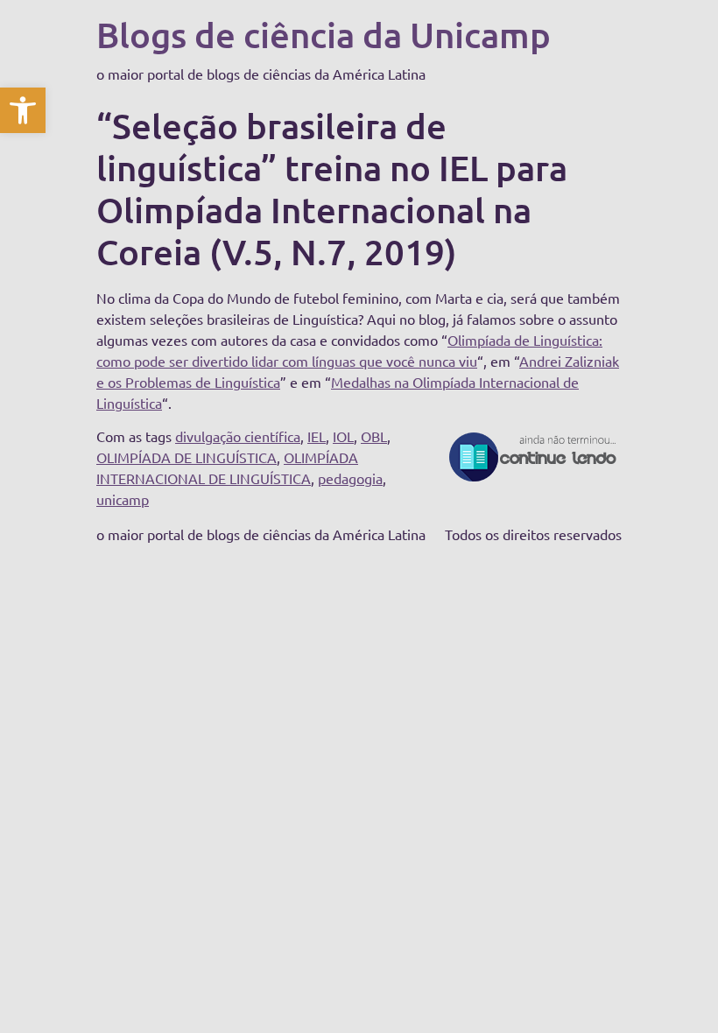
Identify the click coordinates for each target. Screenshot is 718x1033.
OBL (374, 436)
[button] (23, 110)
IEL (316, 436)
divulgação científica (237, 436)
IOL (343, 436)
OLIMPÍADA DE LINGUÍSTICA (186, 457)
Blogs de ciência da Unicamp (323, 34)
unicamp (122, 499)
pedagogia (350, 478)
